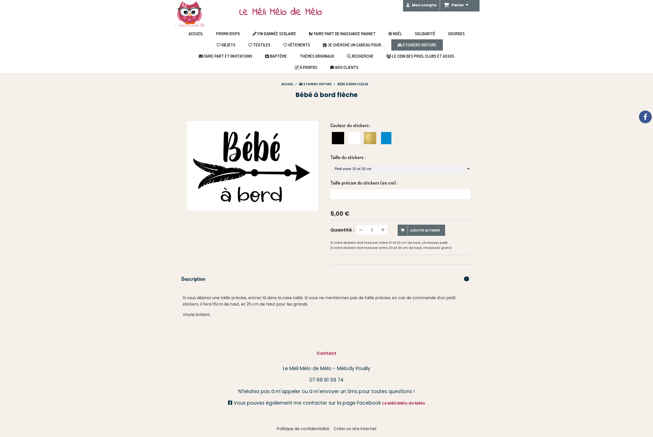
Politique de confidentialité (303, 429)
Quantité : (342, 230)
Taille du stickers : (348, 157)
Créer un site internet (355, 429)
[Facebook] (645, 117)
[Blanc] (354, 138)
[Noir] (338, 138)
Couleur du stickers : (350, 125)
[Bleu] (386, 138)
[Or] (370, 138)
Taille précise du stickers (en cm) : (364, 183)
